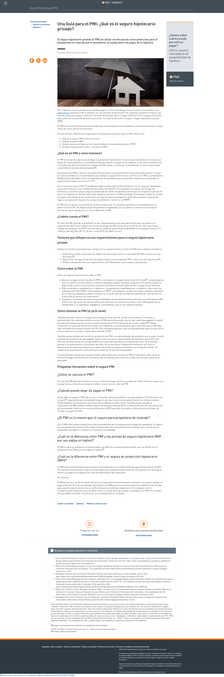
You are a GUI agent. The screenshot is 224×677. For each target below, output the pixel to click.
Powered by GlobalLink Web (62, 675)
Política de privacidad (89, 647)
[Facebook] (32, 60)
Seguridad (45, 647)
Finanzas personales (38, 22)
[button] (112, 551)
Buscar (194, 8)
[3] (85, 228)
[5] (148, 322)
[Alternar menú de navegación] (6, 3)
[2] (95, 167)
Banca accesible (56, 647)
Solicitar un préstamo (41, 25)
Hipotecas (37, 27)
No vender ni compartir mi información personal (132, 647)
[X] (38, 60)
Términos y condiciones (72, 647)
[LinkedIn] (45, 60)
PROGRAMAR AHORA (89, 535)
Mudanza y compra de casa (97, 503)
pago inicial (62, 112)
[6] (103, 449)
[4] (159, 259)
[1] (124, 112)
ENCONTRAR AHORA (144, 535)
